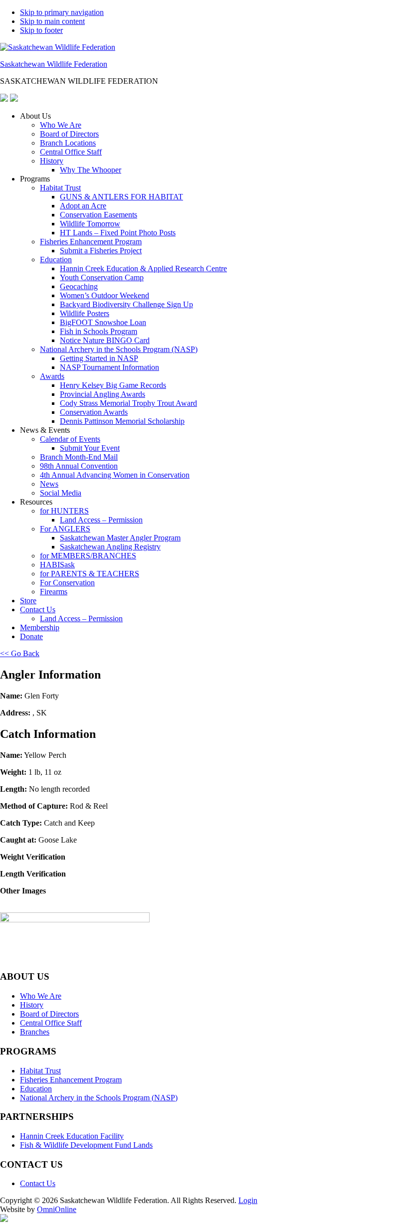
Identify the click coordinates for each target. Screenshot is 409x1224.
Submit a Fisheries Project (101, 250)
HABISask (57, 564)
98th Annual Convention (79, 466)
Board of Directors (69, 134)
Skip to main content (52, 21)
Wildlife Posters (84, 313)
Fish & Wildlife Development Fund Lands (86, 1145)
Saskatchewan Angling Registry (110, 546)
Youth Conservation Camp (102, 277)
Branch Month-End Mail (79, 457)
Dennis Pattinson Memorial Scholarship (122, 421)
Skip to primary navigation (62, 12)
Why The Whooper (90, 170)
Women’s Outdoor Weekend (104, 295)
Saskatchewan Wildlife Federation (53, 64)
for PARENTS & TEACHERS (89, 573)
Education (56, 259)
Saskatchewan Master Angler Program (120, 537)
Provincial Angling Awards (102, 394)
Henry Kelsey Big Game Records (113, 385)
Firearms (53, 591)
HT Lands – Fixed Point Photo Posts (118, 232)
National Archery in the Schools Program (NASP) (119, 349)
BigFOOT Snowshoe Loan (103, 322)
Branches (34, 1032)
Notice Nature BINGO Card (105, 340)
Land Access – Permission (101, 520)
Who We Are (60, 125)
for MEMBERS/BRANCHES (88, 555)
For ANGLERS (65, 529)
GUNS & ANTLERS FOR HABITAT (121, 196)
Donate (31, 636)
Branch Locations (68, 143)
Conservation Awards (94, 412)
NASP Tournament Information (109, 367)
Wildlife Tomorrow (90, 223)
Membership (39, 627)
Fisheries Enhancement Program (91, 241)
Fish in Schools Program (98, 331)
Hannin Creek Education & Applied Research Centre (143, 268)
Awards (52, 376)
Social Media (60, 493)
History (51, 161)
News (49, 484)
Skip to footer (41, 30)
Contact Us (37, 609)
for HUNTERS (64, 511)
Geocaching (79, 286)
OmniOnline (56, 1209)
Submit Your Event (90, 448)
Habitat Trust (60, 187)
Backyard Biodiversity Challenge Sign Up (126, 304)
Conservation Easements (98, 214)
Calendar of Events (70, 439)
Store (28, 600)
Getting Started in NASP (99, 358)
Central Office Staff (71, 152)
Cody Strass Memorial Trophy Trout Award (128, 403)
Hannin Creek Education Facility (72, 1136)
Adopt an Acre (83, 205)
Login (247, 1200)
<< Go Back (19, 653)
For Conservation (67, 582)
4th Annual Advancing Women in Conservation (115, 475)
